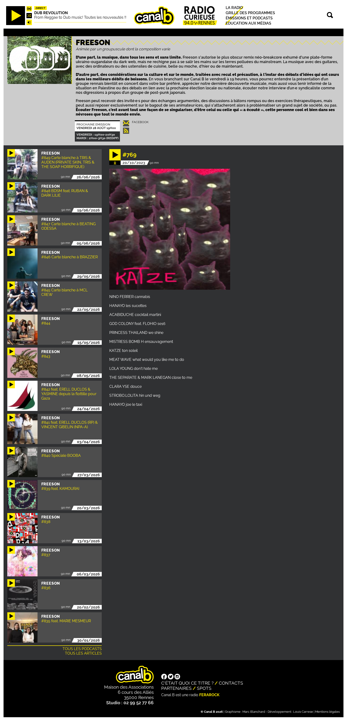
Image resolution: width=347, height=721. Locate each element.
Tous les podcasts (82, 649)
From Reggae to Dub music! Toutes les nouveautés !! (80, 17)
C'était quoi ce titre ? (187, 683)
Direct (40, 8)
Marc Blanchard (253, 711)
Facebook (140, 122)
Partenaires (176, 688)
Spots (204, 688)
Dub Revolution (51, 13)
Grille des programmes (250, 13)
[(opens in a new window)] (164, 677)
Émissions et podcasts (249, 18)
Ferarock (209, 695)
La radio (234, 7)
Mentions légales (327, 711)
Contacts (231, 683)
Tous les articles (83, 653)
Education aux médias (248, 23)
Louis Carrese (303, 711)
